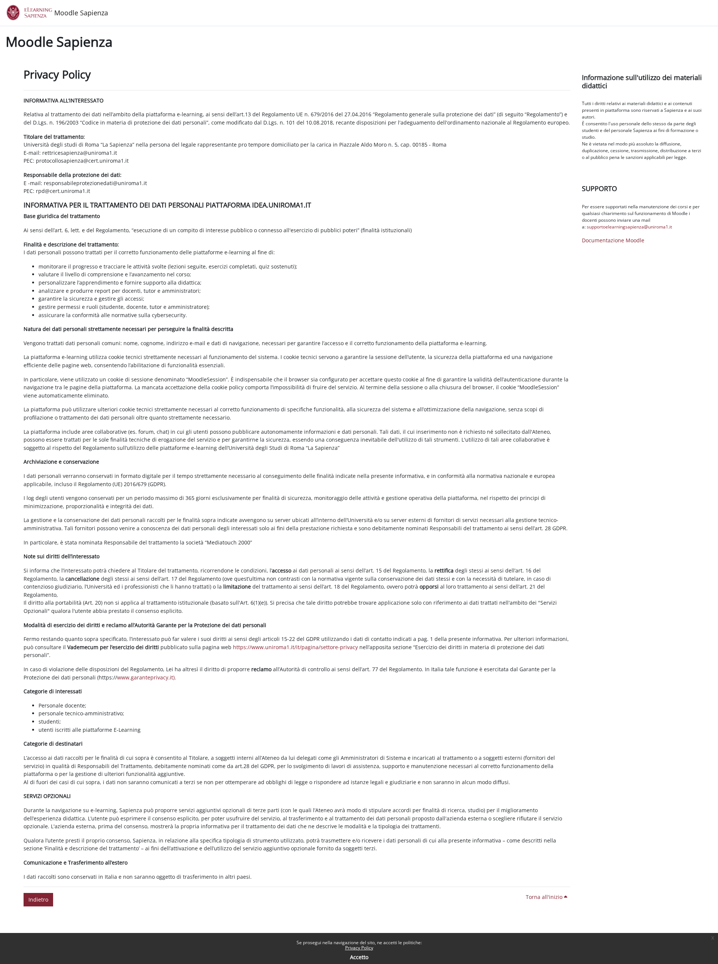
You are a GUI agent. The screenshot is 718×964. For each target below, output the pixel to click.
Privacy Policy (359, 948)
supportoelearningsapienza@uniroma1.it (629, 227)
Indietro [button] (38, 899)
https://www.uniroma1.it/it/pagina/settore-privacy (295, 647)
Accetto (359, 957)
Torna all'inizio (545, 896)
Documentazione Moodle (613, 240)
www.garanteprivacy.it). (146, 677)
